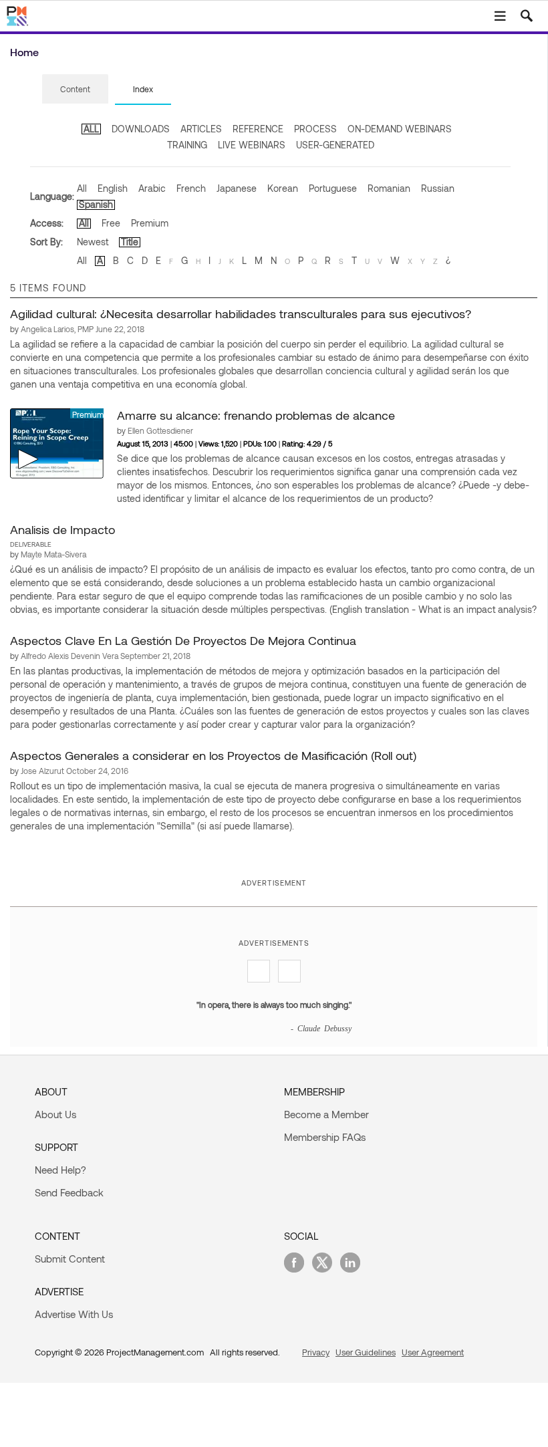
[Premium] (57, 442)
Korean (282, 188)
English (113, 188)
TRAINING (187, 144)
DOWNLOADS (141, 128)
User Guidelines (365, 1352)
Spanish (96, 204)
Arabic (152, 188)
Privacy (315, 1352)
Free (111, 223)
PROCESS (315, 128)
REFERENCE (258, 128)
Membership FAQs (325, 1137)
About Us (55, 1114)
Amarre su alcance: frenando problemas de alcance (256, 415)
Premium (149, 223)
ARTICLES (201, 128)
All (82, 188)
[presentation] (75, 89)
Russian (437, 188)
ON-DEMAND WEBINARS (400, 128)
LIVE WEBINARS (251, 144)
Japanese (237, 188)
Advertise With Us (74, 1314)
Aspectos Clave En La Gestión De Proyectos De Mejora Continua (183, 640)
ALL (91, 128)
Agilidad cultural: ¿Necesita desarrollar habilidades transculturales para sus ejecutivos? (240, 313)
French (191, 188)
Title (129, 241)
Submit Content (70, 1259)
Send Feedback (69, 1192)
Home (24, 51)
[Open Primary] (500, 16)
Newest (92, 241)
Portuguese (333, 188)
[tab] (75, 89)
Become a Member (326, 1114)
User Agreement (433, 1352)
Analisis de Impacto (62, 529)
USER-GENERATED (335, 144)
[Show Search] (526, 16)
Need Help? (60, 1170)
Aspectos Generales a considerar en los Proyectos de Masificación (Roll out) (213, 755)
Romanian (389, 188)
